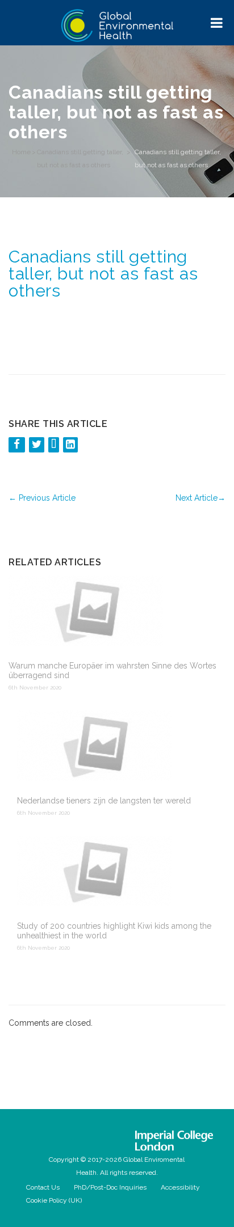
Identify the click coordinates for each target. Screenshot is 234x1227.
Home (21, 152)
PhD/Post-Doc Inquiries (110, 1187)
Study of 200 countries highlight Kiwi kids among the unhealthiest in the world (114, 930)
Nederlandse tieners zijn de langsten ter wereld (104, 800)
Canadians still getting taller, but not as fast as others (80, 158)
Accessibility (180, 1187)
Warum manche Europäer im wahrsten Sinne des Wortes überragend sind (112, 670)
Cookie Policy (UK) (54, 1200)
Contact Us (43, 1187)
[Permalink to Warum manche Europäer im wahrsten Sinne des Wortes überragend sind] (113, 612)
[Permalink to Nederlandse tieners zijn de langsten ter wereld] (117, 746)
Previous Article (42, 497)
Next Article (200, 497)
